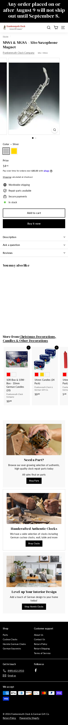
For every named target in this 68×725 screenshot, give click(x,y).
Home (5, 36)
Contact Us (39, 639)
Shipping (7, 177)
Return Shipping (42, 648)
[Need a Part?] (34, 439)
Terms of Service (42, 653)
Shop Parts (34, 481)
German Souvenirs (12, 648)
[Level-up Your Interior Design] (34, 571)
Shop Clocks (34, 543)
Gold (14, 151)
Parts (5, 635)
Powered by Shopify (29, 718)
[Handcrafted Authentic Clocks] (34, 508)
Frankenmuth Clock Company (18, 52)
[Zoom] (55, 130)
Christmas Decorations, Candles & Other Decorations (29, 338)
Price (6, 160)
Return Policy (40, 644)
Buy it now (34, 223)
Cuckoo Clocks (10, 639)
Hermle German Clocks (14, 644)
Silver (6, 151)
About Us (38, 635)
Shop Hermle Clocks (34, 606)
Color (11, 144)
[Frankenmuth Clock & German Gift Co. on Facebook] (35, 670)
